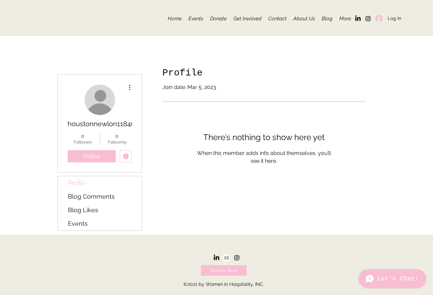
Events (78, 223)
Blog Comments (91, 196)
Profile (77, 182)
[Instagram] (368, 18)
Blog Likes (83, 209)
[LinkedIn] (358, 18)
